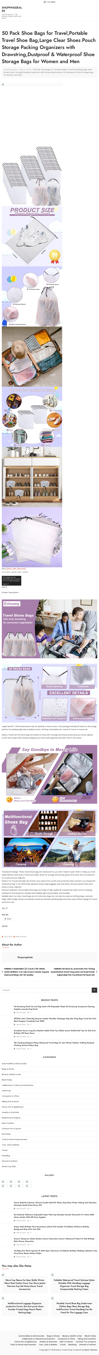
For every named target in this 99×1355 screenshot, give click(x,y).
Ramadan (6, 1134)
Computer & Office (10, 1096)
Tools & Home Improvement (14, 1139)
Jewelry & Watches (10, 1112)
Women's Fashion (10, 1161)
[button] (5, 1181)
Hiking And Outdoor (10, 1101)
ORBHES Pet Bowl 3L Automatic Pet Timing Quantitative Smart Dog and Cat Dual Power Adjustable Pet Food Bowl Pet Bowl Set (73, 971)
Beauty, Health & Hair (11, 1074)
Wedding (6, 1155)
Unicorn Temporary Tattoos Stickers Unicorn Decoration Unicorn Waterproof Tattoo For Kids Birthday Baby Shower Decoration (54, 1240)
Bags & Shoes (21, 936)
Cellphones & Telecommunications (17, 1085)
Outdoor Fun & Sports (11, 1128)
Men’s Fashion (66, 1341)
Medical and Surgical (11, 1117)
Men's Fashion (8, 1123)
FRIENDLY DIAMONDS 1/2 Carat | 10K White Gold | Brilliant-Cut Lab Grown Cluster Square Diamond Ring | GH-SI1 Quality (26, 971)
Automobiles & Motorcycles (14, 1063)
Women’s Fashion (87, 1344)
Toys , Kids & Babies (10, 1145)
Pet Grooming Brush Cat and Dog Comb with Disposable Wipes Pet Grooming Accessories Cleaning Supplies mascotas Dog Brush (54, 1007)
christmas (6, 1090)
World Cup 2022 (9, 1166)
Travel (4, 1150)
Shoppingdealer (12, 9)
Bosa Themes (91, 1350)
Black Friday (7, 1080)
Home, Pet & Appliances (12, 1107)
